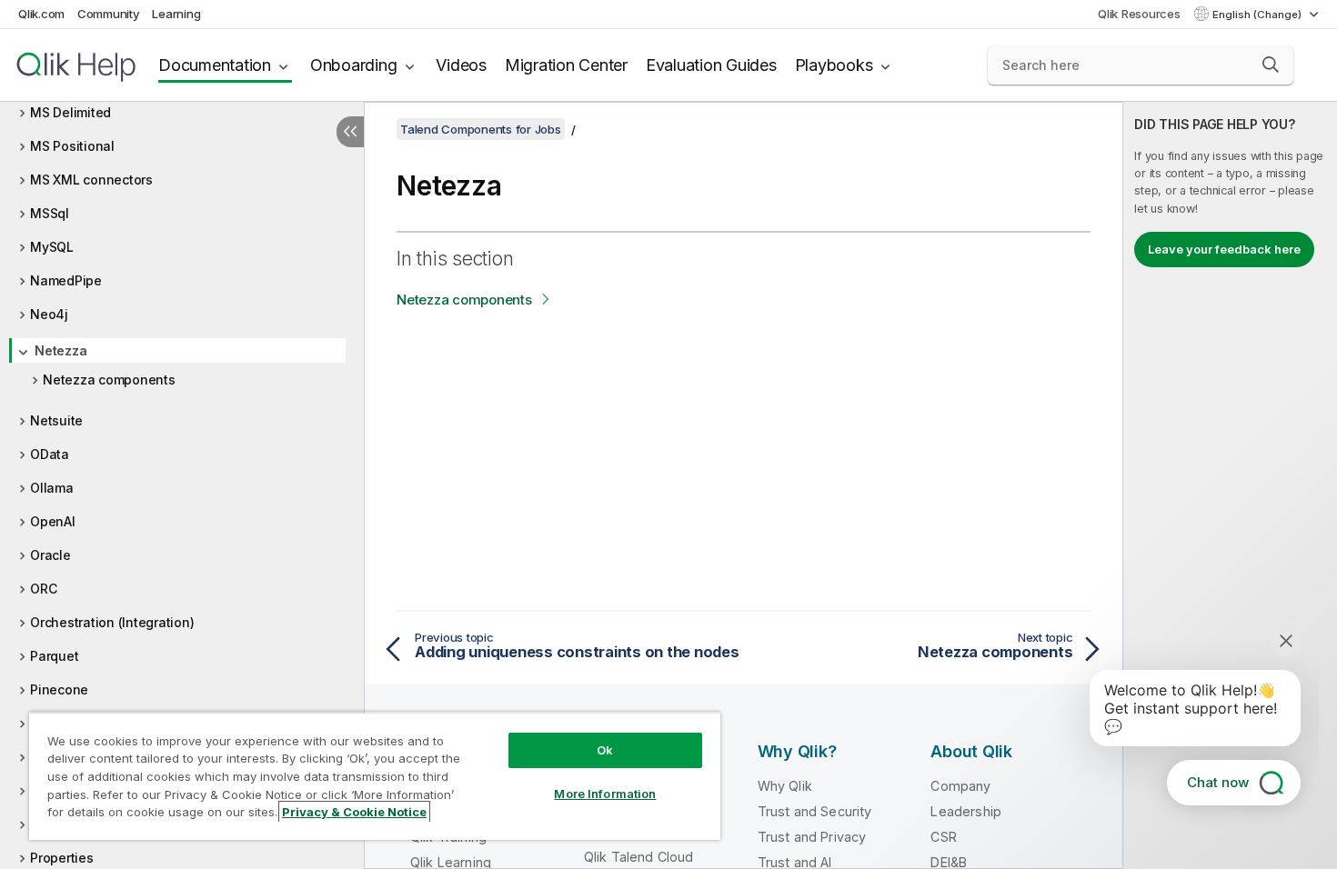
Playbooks (834, 65)
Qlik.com (41, 13)
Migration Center (566, 65)
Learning (176, 13)
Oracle (50, 555)
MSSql (49, 213)
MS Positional (72, 146)
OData (49, 454)
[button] (1270, 64)
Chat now (1218, 782)
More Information (605, 793)
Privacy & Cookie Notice (354, 811)
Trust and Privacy (812, 836)
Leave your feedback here (1224, 249)
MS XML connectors (91, 179)
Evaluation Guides (711, 65)
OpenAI (52, 521)
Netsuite (56, 420)
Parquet (54, 656)
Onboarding (353, 65)
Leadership (965, 811)
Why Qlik (785, 786)
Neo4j (49, 314)
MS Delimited (70, 112)
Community (108, 13)
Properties (62, 857)
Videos (461, 65)
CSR (943, 836)
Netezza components (109, 379)
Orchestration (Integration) (112, 622)
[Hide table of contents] (350, 131)
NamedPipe (66, 280)
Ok (605, 750)
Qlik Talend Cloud (639, 856)
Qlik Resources (1139, 13)
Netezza (60, 350)
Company (960, 786)
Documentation (214, 65)
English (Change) (1258, 14)
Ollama (52, 487)
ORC (43, 588)
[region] (374, 776)
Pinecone (59, 689)
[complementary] (1230, 485)
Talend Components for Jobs (480, 129)
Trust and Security (815, 811)
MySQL (52, 247)
